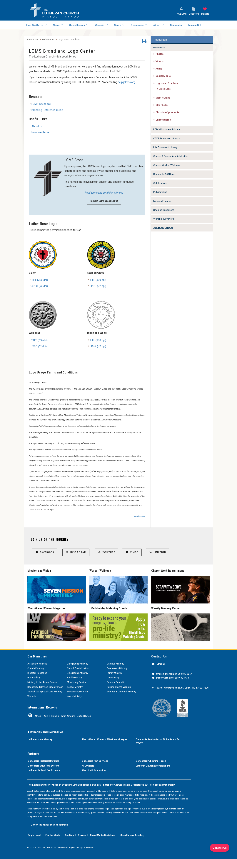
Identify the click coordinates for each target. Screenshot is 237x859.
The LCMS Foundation (94, 770)
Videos (159, 61)
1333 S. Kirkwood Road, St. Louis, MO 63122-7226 (181, 687)
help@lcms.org (126, 82)
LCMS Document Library (166, 129)
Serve (117, 24)
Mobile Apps (163, 97)
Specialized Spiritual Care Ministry (44, 691)
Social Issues (77, 24)
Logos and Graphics (69, 39)
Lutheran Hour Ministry (40, 739)
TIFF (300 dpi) (39, 280)
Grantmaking (34, 677)
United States (84, 716)
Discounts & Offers (163, 174)
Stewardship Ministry (77, 691)
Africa (38, 716)
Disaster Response (37, 673)
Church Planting (35, 668)
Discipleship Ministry (77, 663)
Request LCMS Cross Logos (104, 200)
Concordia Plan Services (95, 761)
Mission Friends (162, 200)
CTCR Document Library (166, 138)
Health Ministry (74, 677)
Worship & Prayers (163, 218)
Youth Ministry (74, 696)
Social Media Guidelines (103, 835)
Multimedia (48, 39)
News (56, 24)
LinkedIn (160, 552)
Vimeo (134, 552)
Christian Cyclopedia (167, 112)
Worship (99, 24)
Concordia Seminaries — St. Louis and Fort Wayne (158, 741)
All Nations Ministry (37, 663)
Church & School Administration (170, 156)
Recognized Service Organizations (45, 687)
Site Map (69, 835)
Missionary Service (76, 682)
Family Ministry (114, 673)
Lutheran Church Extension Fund (153, 766)
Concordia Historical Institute (43, 761)
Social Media (163, 76)
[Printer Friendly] (144, 41)
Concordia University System (43, 766)
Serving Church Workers (119, 687)
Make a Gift (194, 24)
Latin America (68, 716)
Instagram (78, 552)
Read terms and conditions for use (104, 192)
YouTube (109, 552)
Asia (46, 716)
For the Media (52, 835)
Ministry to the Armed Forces (42, 682)
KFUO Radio (88, 766)
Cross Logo (165, 89)
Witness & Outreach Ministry (121, 691)
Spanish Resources (163, 209)
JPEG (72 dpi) (39, 286)
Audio (159, 68)
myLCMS (182, 13)
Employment (34, 835)
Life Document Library (165, 147)
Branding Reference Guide (47, 110)
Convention (176, 24)
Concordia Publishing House (151, 761)
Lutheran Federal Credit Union (44, 770)
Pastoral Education (116, 682)
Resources (137, 24)
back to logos (139, 516)
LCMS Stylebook (41, 104)
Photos (159, 54)
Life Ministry (113, 677)
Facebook (47, 552)
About (156, 24)
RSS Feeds (162, 105)
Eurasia (55, 716)
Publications (160, 191)
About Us (37, 126)
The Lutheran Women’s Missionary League (104, 739)
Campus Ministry (115, 663)
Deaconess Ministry (117, 668)
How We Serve (34, 24)
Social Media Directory (132, 835)
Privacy (82, 835)
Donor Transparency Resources (49, 824)
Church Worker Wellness (166, 165)
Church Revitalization (78, 668)
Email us (161, 664)
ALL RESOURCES (163, 227)
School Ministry (75, 687)
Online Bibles (163, 119)
